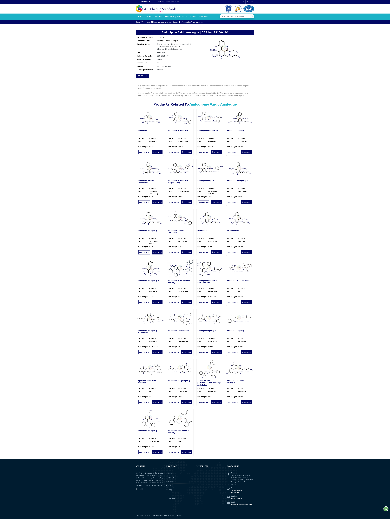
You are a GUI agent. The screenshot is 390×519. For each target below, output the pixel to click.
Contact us (182, 17)
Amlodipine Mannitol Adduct (239, 280)
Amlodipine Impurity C (236, 130)
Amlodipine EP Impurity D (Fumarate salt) (207, 281)
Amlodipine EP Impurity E (237, 180)
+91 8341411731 (236, 492)
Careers (193, 17)
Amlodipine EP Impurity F (148, 230)
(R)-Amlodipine (233, 230)
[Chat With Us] (385, 508)
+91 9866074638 (236, 490)
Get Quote (203, 17)
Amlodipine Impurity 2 (206, 330)
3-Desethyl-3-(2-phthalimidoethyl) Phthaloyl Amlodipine (209, 382)
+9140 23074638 (236, 498)
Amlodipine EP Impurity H (178, 130)
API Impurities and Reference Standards (165, 22)
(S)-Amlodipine (203, 230)
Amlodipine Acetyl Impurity (179, 380)
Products (145, 22)
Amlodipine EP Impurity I (148, 430)
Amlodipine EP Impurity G (148, 280)
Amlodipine (142, 130)
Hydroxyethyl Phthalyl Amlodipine (147, 381)
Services (158, 17)
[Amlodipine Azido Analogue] (225, 50)
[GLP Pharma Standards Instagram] (247, 2)
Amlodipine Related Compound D (176, 231)
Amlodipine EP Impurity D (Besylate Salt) (178, 181)
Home (139, 17)
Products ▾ (169, 17)
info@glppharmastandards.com (241, 504)
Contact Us (171, 498)
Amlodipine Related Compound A (146, 181)
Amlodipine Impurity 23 (236, 330)
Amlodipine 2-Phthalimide (178, 330)
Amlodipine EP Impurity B (207, 130)
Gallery (170, 490)
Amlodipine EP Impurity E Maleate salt (148, 331)
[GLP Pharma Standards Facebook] (243, 2)
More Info (143, 152)
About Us (171, 477)
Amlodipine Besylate (205, 180)
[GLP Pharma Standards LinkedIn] (252, 2)
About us (148, 17)
